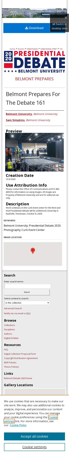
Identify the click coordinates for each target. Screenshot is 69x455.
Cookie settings (34, 447)
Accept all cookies (34, 436)
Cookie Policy (18, 425)
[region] (34, 425)
